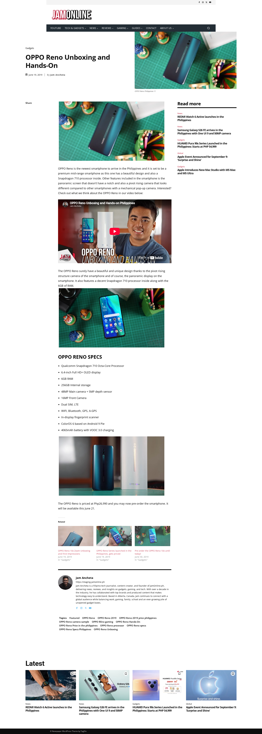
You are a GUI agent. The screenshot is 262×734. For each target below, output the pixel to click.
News (179, 113)
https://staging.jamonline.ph (90, 582)
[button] (208, 28)
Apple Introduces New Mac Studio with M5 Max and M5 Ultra (206, 171)
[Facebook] (199, 2)
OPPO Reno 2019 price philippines (137, 617)
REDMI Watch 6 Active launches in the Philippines (200, 118)
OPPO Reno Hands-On (128, 621)
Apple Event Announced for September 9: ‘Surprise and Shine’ (202, 158)
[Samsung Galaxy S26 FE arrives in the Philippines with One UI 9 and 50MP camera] (104, 685)
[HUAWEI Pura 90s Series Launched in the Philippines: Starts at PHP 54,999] (158, 685)
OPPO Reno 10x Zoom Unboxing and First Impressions (74, 552)
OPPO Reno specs (136, 625)
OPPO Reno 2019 (107, 617)
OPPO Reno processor (112, 625)
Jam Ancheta (57, 74)
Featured (74, 617)
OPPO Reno (88, 617)
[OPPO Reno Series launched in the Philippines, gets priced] (114, 536)
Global (180, 153)
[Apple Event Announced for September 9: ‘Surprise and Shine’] (211, 685)
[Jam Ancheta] (65, 592)
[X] (206, 2)
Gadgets (29, 48)
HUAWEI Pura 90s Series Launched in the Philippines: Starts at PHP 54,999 (202, 145)
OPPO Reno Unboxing (106, 629)
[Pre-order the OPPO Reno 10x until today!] (152, 536)
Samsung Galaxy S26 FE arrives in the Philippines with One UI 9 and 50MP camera (204, 131)
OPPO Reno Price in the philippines (78, 625)
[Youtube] (210, 2)
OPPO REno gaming (102, 621)
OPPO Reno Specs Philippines (75, 629)
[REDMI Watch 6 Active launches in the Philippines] (50, 685)
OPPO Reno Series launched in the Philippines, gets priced (113, 552)
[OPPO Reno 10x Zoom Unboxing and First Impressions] (75, 536)
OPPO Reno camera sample (74, 621)
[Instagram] (203, 2)
